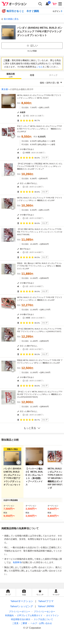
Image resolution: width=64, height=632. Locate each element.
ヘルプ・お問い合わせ (41, 623)
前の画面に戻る (11, 19)
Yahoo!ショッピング (21, 606)
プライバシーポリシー (19, 611)
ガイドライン (52, 615)
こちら (39, 67)
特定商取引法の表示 (20, 619)
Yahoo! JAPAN (46, 606)
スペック (53, 75)
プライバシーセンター (44, 611)
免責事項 (17, 562)
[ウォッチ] (13, 105)
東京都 (4, 89)
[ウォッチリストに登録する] (18, 462)
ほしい (34, 45)
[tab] (10, 75)
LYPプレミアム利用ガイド (29, 615)
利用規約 (9, 615)
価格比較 (10, 75)
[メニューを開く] (60, 3)
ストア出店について (43, 619)
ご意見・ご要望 (19, 623)
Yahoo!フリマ (46, 601)
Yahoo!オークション (21, 601)
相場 (32, 75)
